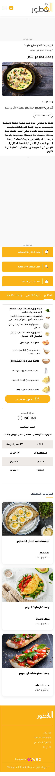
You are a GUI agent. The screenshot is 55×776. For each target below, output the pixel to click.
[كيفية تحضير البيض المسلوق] (27, 519)
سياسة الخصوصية (42, 738)
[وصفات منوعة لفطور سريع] (27, 651)
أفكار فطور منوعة (42, 115)
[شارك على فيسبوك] (20, 418)
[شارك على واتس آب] (33, 418)
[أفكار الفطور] (42, 8)
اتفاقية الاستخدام (42, 742)
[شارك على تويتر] (26, 418)
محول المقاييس (24, 399)
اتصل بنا (47, 747)
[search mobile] (11, 8)
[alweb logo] (34, 759)
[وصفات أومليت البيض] (27, 585)
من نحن (47, 733)
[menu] (5, 8)
